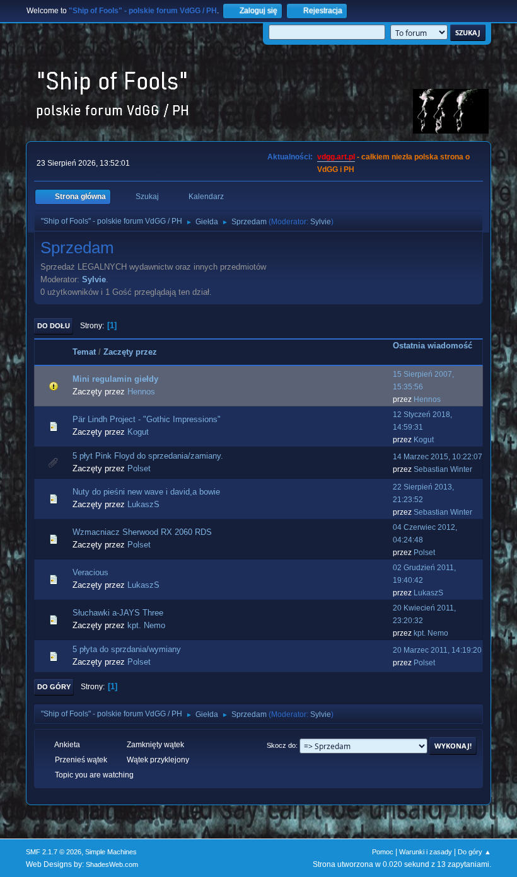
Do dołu (53, 326)
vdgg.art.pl (336, 156)
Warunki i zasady (425, 852)
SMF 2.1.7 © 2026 (53, 852)
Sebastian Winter (443, 469)
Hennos (141, 391)
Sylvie (320, 221)
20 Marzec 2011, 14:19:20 (437, 650)
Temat (84, 352)
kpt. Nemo (146, 625)
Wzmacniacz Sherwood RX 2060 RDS (142, 532)
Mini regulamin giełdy (115, 379)
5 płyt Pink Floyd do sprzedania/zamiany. (148, 456)
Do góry (54, 687)
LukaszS (143, 504)
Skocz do (281, 745)
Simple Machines (111, 852)
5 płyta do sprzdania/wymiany (127, 649)
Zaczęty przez (130, 352)
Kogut (138, 432)
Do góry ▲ (474, 852)
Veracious (90, 572)
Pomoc (382, 852)
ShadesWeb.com (112, 864)
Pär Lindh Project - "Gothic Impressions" (147, 419)
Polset (139, 468)
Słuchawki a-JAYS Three (118, 612)
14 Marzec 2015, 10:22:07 (437, 456)
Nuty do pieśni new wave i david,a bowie (146, 491)
